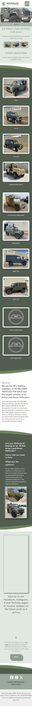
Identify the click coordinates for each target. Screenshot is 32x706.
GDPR (14, 693)
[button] (2, 44)
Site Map (8, 693)
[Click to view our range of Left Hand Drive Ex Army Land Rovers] (16, 317)
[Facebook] (12, 677)
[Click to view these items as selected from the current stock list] (8, 45)
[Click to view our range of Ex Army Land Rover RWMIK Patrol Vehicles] (16, 172)
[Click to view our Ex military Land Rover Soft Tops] (16, 287)
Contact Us (13, 695)
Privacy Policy (21, 693)
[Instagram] (16, 677)
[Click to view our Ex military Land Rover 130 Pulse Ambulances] (16, 202)
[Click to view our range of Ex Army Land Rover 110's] (16, 116)
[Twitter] (21, 677)
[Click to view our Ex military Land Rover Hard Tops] (16, 259)
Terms (7, 695)
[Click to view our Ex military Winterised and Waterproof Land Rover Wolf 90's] (16, 231)
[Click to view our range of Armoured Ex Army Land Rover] (16, 144)
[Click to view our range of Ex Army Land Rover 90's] (16, 88)
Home (3, 693)
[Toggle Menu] (27, 4)
